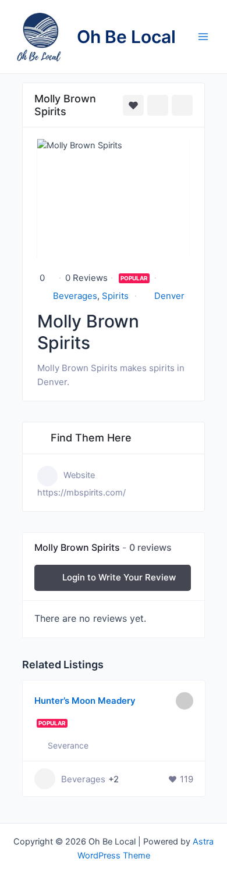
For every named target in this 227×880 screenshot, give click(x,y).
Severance (68, 745)
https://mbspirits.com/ (81, 492)
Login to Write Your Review (119, 577)
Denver (169, 295)
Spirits (115, 295)
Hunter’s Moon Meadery (85, 700)
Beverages (75, 295)
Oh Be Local (126, 36)
